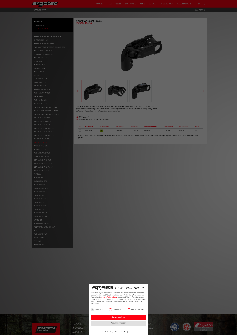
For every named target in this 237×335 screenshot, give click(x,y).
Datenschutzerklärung (109, 297)
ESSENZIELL (99, 309)
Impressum (131, 332)
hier (101, 299)
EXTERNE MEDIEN (137, 309)
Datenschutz (123, 332)
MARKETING (117, 309)
